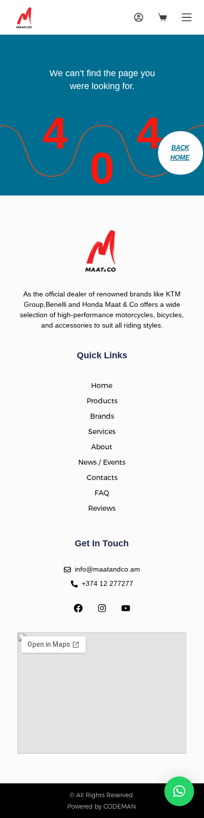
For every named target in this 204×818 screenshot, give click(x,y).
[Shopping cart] (162, 17)
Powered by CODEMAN (101, 806)
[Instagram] (102, 608)
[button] (179, 791)
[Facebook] (78, 608)
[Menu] (187, 17)
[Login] (138, 17)
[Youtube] (125, 608)
